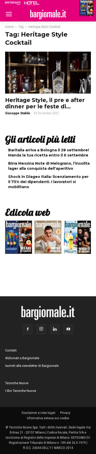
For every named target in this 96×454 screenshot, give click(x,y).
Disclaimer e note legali (38, 413)
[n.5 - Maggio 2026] (77, 238)
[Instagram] (41, 329)
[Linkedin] (55, 329)
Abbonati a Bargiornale (22, 358)
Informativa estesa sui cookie (48, 418)
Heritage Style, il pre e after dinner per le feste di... (45, 103)
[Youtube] (68, 329)
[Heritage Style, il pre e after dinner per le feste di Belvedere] (48, 73)
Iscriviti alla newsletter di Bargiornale (32, 366)
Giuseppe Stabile (17, 113)
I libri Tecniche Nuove (20, 391)
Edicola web (27, 212)
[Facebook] (28, 329)
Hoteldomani (31, 3)
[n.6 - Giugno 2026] (48, 238)
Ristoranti (12, 3)
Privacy (65, 413)
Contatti (11, 350)
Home (9, 27)
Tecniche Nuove (16, 383)
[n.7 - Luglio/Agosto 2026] (18, 238)
